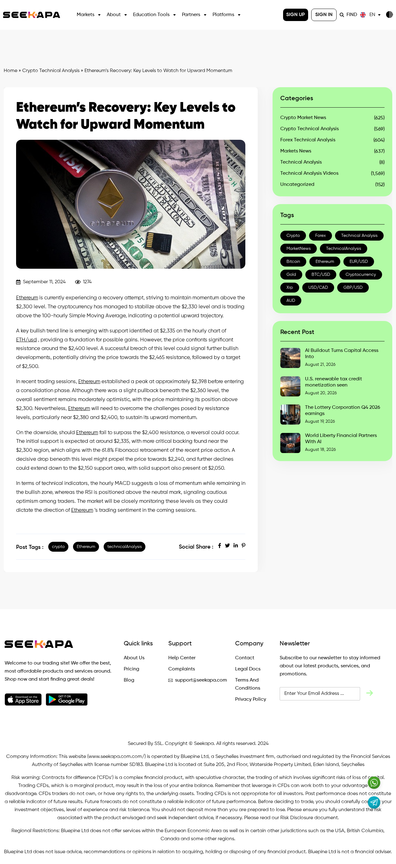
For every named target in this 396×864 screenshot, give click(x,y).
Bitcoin (293, 261)
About (114, 14)
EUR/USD (359, 261)
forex (320, 235)
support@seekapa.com (201, 680)
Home (10, 70)
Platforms (223, 14)
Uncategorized (297, 184)
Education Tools (151, 14)
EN (372, 14)
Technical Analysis (301, 162)
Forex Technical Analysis (307, 140)
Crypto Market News (303, 117)
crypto (58, 547)
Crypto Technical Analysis (51, 70)
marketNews (298, 248)
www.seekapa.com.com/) (117, 756)
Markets (85, 14)
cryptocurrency (361, 274)
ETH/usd (26, 340)
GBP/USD (353, 287)
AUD (290, 300)
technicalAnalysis (124, 547)
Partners (191, 14)
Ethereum (27, 298)
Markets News (295, 151)
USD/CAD (318, 287)
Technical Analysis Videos (309, 173)
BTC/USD (321, 274)
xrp (289, 287)
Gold (291, 274)
